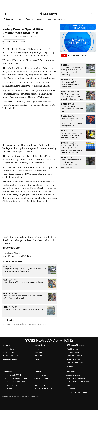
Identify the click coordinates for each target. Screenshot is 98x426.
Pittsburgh (8, 19)
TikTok (37, 359)
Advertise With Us (73, 359)
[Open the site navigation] (19, 14)
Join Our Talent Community (77, 382)
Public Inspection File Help (13, 382)
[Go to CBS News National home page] (49, 13)
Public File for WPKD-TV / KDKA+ (16, 378)
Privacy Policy (40, 375)
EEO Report (7, 389)
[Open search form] (92, 13)
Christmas (10, 320)
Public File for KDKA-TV (12, 375)
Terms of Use (39, 385)
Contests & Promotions (75, 356)
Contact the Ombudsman (76, 392)
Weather (30, 19)
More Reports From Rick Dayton (18, 256)
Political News (8, 349)
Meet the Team (72, 349)
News (20, 19)
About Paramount (73, 375)
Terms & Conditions (74, 363)
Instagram (38, 356)
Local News (7, 26)
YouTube (38, 349)
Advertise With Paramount (77, 378)
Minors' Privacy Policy (43, 389)
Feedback (70, 389)
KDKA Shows (59, 19)
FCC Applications (9, 385)
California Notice (41, 378)
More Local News (11, 253)
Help (68, 385)
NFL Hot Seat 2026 (10, 356)
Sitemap (69, 366)
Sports (40, 19)
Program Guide (72, 352)
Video (48, 19)
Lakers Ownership (9, 359)
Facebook (38, 352)
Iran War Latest (8, 352)
